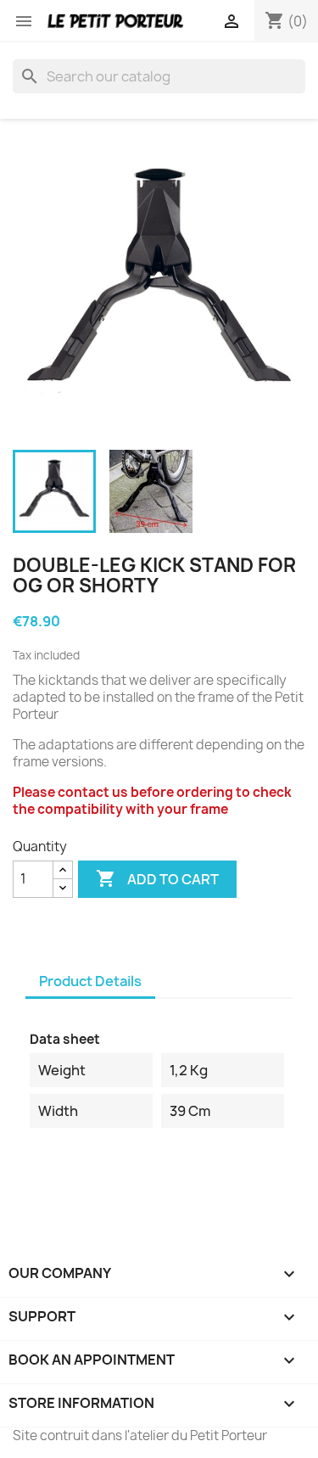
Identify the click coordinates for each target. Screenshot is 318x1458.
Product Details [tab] (90, 981)
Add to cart (157, 878)
